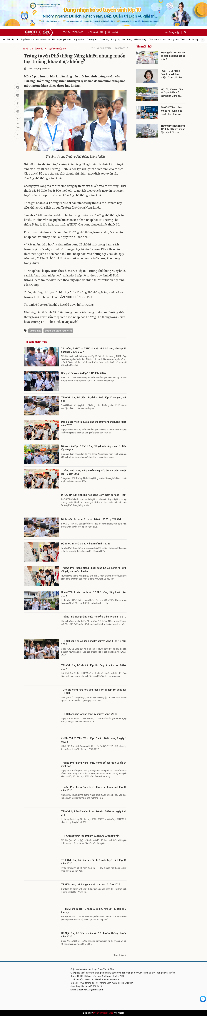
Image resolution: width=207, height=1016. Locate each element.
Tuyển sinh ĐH (27, 39)
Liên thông (127, 39)
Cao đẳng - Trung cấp (110, 39)
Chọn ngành (92, 39)
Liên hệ (114, 32)
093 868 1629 (96, 32)
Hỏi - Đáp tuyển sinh (61, 39)
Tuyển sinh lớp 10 (56, 48)
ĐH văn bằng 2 (141, 39)
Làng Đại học (79, 39)
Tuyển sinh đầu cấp (189, 39)
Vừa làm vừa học (157, 39)
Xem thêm (119, 955)
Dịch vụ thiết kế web (103, 1012)
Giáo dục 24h (13, 39)
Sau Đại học (173, 39)
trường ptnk (35, 330)
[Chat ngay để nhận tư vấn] (203, 999)
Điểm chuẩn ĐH (43, 39)
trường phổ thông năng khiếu (58, 330)
